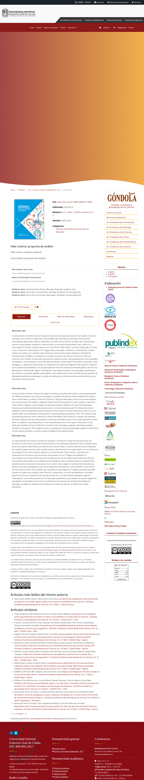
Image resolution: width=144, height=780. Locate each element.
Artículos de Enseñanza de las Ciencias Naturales (72, 230)
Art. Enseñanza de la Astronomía (120, 222)
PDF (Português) (22, 307)
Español (111, 274)
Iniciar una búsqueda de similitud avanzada (42, 718)
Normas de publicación (116, 217)
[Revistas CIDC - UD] (99, 27)
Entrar (131, 27)
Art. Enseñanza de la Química (118, 246)
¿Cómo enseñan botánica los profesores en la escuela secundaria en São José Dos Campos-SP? (54, 645)
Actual (38, 27)
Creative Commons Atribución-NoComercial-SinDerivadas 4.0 (69, 526)
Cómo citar (55, 322)
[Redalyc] (110, 325)
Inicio (32, 27)
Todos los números (51, 27)
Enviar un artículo (113, 212)
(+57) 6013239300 (103, 775)
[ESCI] (110, 298)
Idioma (106, 27)
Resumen (21, 316)
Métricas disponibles (66, 316)
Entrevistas (111, 251)
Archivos (21, 190)
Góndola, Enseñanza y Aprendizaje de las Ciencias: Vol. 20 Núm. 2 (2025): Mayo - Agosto (51, 648)
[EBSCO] (110, 354)
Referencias (89, 316)
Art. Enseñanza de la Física (117, 237)
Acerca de (72, 27)
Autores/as (43, 316)
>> (26, 714)
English (111, 272)
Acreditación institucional (71, 20)
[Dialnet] (110, 408)
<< (12, 714)
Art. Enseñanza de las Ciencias (119, 232)
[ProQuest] (110, 361)
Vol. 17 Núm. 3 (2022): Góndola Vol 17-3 (44, 190)
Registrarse (122, 27)
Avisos (63, 27)
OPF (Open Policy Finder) (116, 526)
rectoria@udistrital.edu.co (104, 754)
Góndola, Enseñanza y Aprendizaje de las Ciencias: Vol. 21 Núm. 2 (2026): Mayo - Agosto (51, 640)
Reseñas (110, 256)
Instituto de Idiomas (133, 20)
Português (112, 276)
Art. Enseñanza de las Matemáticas (121, 242)
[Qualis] (110, 311)
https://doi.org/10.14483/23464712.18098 (74, 202)
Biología (127, 227)
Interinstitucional (114, 20)
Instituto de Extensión (94, 20)
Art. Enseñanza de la (115, 227)
